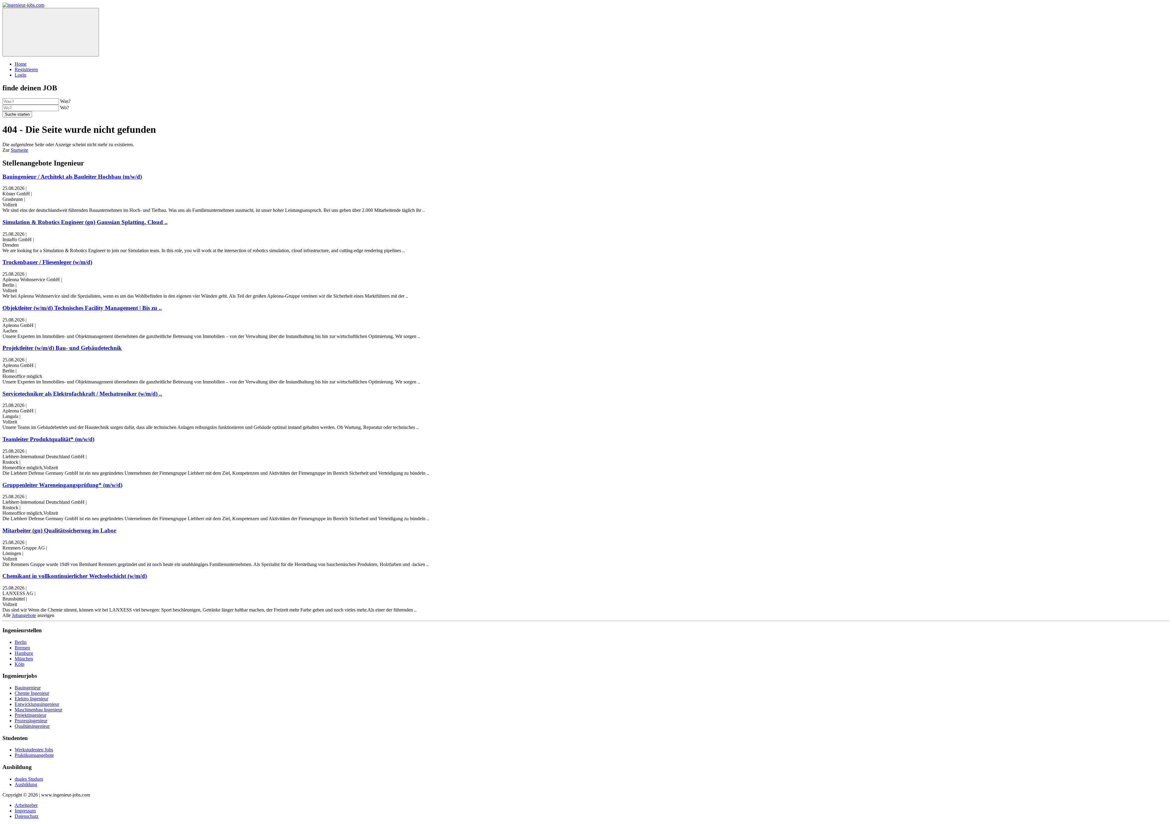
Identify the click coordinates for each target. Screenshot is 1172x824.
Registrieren (26, 69)
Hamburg (24, 653)
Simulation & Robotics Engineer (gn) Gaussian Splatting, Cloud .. (85, 222)
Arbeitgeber (26, 805)
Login (20, 75)
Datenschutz (26, 816)
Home (21, 64)
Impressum (25, 810)
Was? (65, 101)
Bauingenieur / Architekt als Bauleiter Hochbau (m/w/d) (72, 176)
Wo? (64, 107)
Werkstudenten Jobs (34, 749)
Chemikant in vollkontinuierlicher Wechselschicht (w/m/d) (74, 576)
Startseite (19, 150)
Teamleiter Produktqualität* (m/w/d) (48, 439)
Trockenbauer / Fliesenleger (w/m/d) (47, 262)
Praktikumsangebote (34, 755)
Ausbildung (26, 784)
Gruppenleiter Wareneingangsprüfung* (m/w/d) (62, 485)
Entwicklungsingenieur (37, 704)
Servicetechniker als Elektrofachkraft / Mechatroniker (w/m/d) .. (82, 393)
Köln (19, 664)
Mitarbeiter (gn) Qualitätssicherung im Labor (59, 530)
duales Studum (29, 779)
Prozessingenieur (31, 720)
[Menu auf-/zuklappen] (50, 32)
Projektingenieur (30, 715)
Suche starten (17, 114)
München (24, 658)
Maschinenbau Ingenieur (38, 709)
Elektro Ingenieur (31, 698)
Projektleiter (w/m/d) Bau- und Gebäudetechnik (62, 348)
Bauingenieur (28, 687)
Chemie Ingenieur (32, 693)
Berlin (21, 642)
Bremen (22, 647)
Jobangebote (24, 615)
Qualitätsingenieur (32, 726)
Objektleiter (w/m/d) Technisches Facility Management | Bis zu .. (82, 308)
